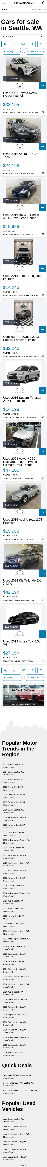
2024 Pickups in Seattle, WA (14, 970)
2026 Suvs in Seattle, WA (13, 811)
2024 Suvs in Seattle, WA (13, 773)
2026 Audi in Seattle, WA (13, 993)
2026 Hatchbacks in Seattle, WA (16, 985)
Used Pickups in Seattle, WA (14, 1143)
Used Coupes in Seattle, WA (14, 1150)
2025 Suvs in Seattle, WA (13, 765)
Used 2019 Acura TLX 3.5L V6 (21, 643)
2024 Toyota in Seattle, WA (14, 796)
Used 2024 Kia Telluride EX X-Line (22, 582)
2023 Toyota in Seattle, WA (14, 879)
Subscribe (42, 9)
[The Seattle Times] (23, 3)
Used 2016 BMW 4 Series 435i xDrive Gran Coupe (21, 216)
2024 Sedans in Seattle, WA (14, 818)
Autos (4, 9)
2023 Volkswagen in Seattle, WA (16, 940)
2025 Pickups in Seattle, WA (14, 1008)
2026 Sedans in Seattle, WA (14, 955)
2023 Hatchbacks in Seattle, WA (16, 932)
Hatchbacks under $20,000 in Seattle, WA (20, 1091)
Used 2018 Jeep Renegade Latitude (22, 277)
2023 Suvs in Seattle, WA (13, 780)
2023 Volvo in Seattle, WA (13, 909)
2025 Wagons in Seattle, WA (14, 1016)
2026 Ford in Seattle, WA (13, 1054)
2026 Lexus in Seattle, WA (13, 963)
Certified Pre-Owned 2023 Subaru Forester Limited (21, 338)
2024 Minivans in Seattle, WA (15, 1000)
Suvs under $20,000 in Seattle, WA (17, 1076)
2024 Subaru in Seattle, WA (14, 947)
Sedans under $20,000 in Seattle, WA (18, 1084)
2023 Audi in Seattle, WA (13, 902)
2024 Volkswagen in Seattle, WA (16, 894)
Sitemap (23, 1165)
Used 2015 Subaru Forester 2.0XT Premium (22, 399)
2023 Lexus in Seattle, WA (13, 834)
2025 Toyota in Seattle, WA (14, 803)
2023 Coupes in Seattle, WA (14, 1046)
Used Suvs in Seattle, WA (13, 1120)
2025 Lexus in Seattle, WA (13, 917)
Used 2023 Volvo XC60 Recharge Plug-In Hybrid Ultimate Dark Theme (20, 461)
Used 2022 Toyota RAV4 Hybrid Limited (20, 94)
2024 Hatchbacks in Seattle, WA (16, 978)
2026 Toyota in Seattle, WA (14, 826)
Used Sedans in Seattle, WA (14, 1128)
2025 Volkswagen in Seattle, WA (16, 841)
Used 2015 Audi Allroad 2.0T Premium (22, 521)
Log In (33, 9)
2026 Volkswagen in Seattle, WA (16, 1038)
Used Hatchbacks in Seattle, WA (16, 1135)
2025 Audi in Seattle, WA (13, 788)
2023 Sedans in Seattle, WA (14, 871)
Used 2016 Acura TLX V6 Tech (20, 155)
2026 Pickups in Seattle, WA (14, 1031)
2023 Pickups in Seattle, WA (14, 1023)
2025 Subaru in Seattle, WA (14, 887)
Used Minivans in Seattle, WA (15, 1158)
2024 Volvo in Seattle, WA (13, 925)
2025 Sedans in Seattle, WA (14, 856)
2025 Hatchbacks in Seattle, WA (16, 864)
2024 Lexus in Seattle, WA (13, 849)
